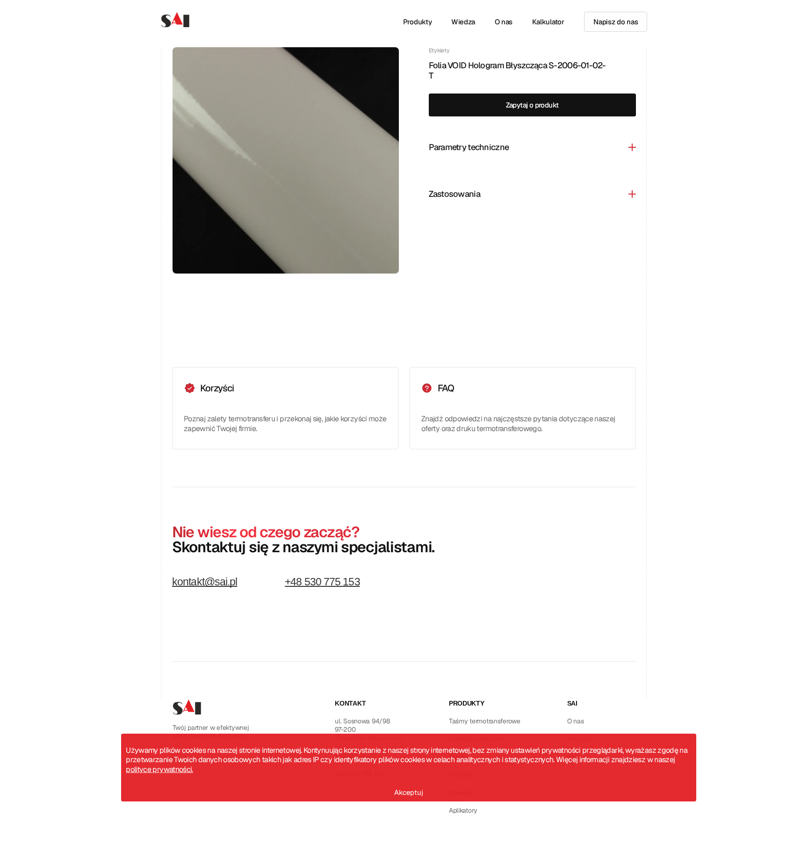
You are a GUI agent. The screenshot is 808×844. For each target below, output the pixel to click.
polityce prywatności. (159, 770)
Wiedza (463, 21)
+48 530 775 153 (322, 582)
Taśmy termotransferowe (484, 721)
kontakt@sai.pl (204, 582)
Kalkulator (548, 21)
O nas (504, 21)
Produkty (417, 21)
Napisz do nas (615, 21)
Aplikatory (463, 810)
